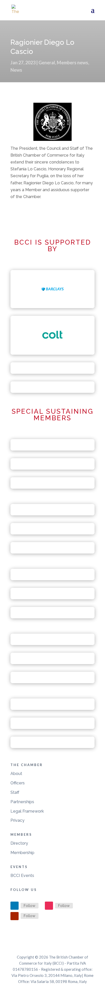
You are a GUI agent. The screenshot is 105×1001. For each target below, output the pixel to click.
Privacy (17, 820)
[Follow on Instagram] (49, 906)
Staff (14, 792)
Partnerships (22, 801)
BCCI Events (22, 875)
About (16, 773)
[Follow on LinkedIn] (14, 906)
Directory (19, 843)
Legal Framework (27, 811)
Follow (29, 906)
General (46, 62)
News (16, 70)
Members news (72, 62)
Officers (17, 783)
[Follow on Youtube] (14, 916)
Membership (22, 852)
